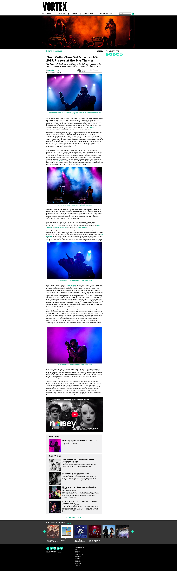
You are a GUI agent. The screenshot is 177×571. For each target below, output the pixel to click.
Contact (77, 560)
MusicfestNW (82, 227)
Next (132, 531)
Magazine (78, 563)
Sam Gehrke (52, 70)
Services (77, 558)
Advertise (78, 556)
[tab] (68, 523)
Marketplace (106, 13)
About (77, 549)
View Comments (74, 518)
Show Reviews (54, 50)
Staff (76, 553)
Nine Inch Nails (59, 161)
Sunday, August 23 (60, 227)
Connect (77, 562)
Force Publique (71, 285)
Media (74, 13)
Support (77, 565)
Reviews (61, 13)
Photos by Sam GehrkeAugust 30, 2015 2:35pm (79, 441)
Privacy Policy (79, 547)
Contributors (79, 554)
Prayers (91, 127)
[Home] (54, 11)
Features (46, 13)
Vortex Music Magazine (53, 553)
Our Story (78, 551)
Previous (44, 531)
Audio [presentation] (69, 523)
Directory (88, 13)
